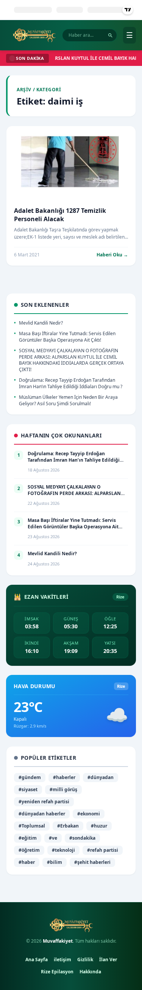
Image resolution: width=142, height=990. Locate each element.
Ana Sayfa (36, 959)
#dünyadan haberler (42, 813)
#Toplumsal (32, 826)
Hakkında (90, 971)
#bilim (54, 862)
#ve (53, 838)
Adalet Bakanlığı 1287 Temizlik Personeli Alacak (60, 214)
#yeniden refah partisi (44, 801)
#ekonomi (88, 813)
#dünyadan (100, 777)
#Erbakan (68, 826)
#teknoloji (63, 850)
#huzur (99, 826)
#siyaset (28, 789)
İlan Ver (108, 959)
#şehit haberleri (92, 862)
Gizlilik (85, 959)
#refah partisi (102, 850)
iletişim (62, 959)
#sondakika (82, 838)
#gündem (30, 777)
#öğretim (29, 850)
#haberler (64, 777)
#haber (27, 862)
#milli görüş (63, 789)
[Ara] (110, 35)
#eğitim (28, 838)
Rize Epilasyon (57, 971)
